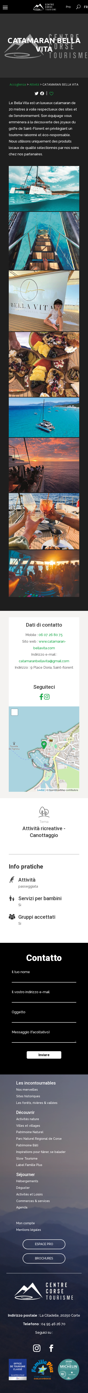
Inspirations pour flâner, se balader (41, 1152)
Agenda (21, 1207)
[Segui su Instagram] (36, 1348)
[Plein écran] (14, 712)
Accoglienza (18, 84)
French (86, 7)
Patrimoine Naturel (29, 1132)
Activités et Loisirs (29, 1194)
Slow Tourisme (27, 1158)
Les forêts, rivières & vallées (36, 1103)
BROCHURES (44, 1258)
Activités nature (27, 1119)
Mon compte (25, 1223)
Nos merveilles (27, 1089)
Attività (34, 84)
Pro (68, 7)
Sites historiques (28, 1096)
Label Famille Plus (29, 1165)
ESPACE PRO (44, 1244)
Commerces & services (33, 1201)
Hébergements (27, 1181)
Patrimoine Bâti (27, 1145)
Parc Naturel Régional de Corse (39, 1138)
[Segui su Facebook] (51, 1348)
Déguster (23, 1187)
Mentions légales (28, 1229)
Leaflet (40, 790)
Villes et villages (28, 1125)
